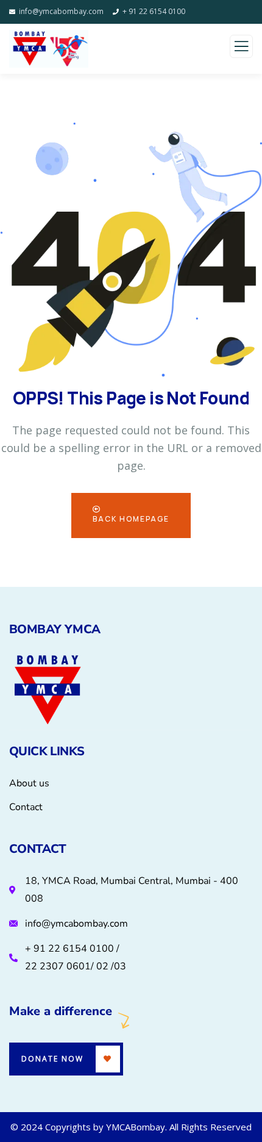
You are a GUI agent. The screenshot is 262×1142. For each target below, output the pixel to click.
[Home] (47, 691)
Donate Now (52, 1059)
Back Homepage (131, 519)
